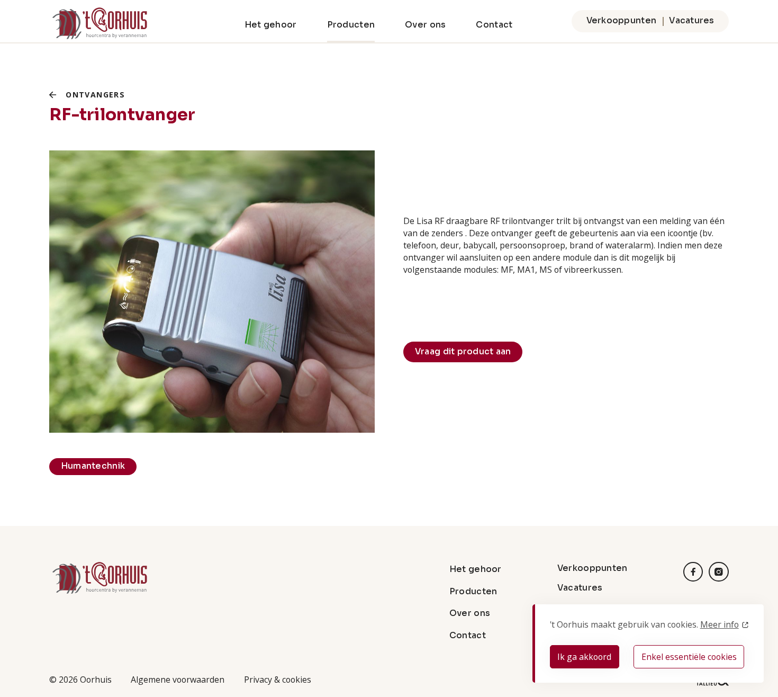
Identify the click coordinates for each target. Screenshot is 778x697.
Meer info (719, 624)
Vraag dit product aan (463, 351)
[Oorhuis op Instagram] (718, 572)
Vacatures (691, 20)
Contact (494, 25)
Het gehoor (271, 25)
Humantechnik (93, 466)
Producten (351, 25)
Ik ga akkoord (584, 657)
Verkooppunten (621, 20)
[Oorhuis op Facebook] (693, 572)
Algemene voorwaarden (177, 679)
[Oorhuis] (99, 23)
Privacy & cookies (277, 679)
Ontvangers (95, 95)
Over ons (425, 25)
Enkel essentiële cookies (689, 657)
